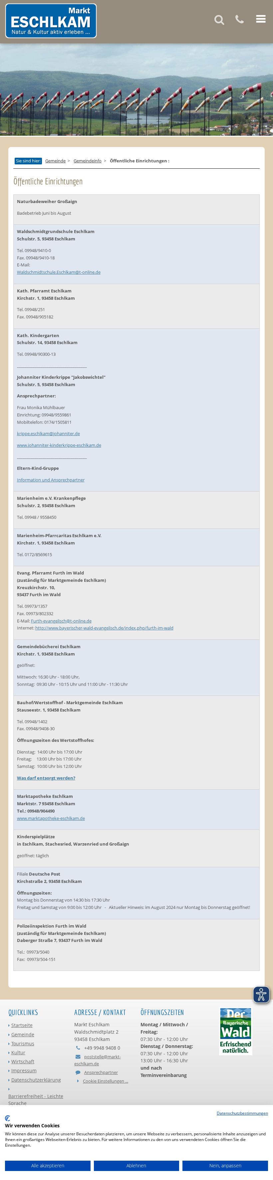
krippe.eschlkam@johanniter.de (48, 433)
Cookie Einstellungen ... (105, 1081)
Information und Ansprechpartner (51, 480)
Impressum (24, 1070)
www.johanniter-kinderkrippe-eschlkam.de (59, 445)
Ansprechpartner (101, 1072)
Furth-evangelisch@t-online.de (61, 621)
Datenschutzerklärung (36, 1080)
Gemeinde (55, 161)
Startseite (22, 1025)
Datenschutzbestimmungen (242, 1113)
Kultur (18, 1052)
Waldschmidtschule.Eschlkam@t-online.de (59, 272)
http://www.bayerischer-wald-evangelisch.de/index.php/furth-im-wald (104, 628)
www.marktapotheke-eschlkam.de (51, 818)
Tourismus (22, 1043)
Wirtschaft (22, 1061)
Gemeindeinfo (88, 161)
